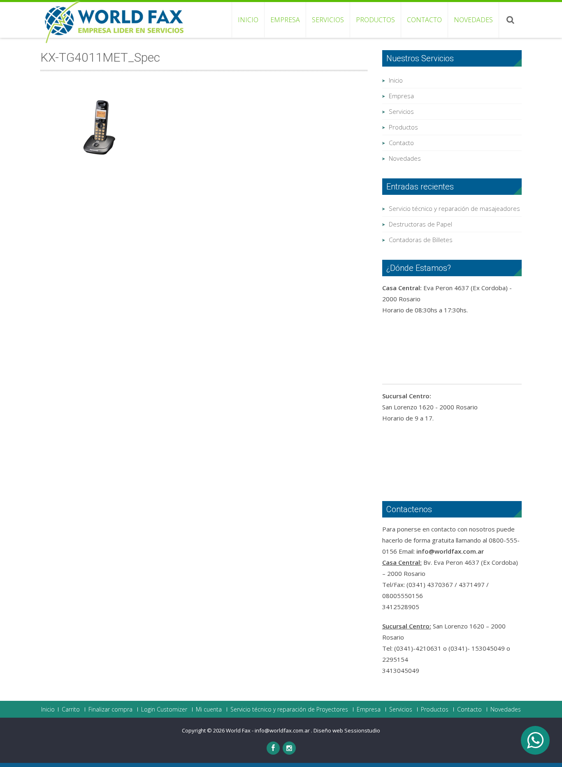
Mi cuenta (209, 709)
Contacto (424, 19)
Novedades (473, 19)
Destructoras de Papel (420, 224)
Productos (375, 19)
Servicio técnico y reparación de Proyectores (289, 709)
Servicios (328, 19)
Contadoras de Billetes (421, 240)
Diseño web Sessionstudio (347, 730)
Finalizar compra (110, 709)
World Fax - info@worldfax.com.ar (268, 730)
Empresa (285, 19)
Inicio (248, 19)
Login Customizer (164, 709)
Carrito (71, 709)
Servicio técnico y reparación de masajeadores (454, 208)
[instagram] (289, 748)
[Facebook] (273, 748)
